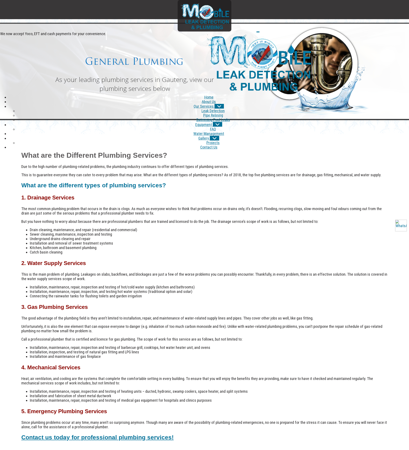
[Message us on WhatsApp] (401, 225)
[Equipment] (217, 124)
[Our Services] (219, 106)
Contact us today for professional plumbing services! (97, 437)
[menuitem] (208, 97)
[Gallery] (214, 138)
